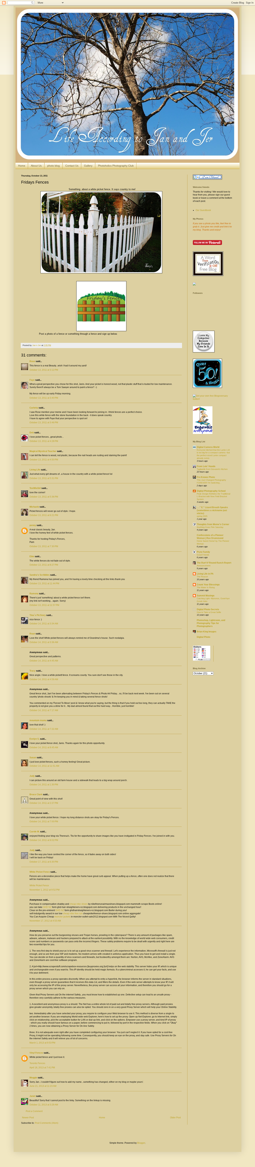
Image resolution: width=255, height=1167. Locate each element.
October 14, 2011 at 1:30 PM (43, 784)
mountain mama (38, 720)
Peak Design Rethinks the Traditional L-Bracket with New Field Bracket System (213, 496)
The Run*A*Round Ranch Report (214, 562)
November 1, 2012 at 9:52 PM (44, 889)
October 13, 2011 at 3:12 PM (43, 370)
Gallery (88, 165)
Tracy (32, 670)
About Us (36, 165)
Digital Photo (203, 637)
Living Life (34, 469)
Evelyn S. (34, 739)
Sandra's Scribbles (39, 575)
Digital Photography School (211, 491)
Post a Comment (34, 1111)
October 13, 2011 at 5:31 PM (43, 478)
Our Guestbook (203, 210)
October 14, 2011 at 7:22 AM (43, 729)
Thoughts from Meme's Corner (213, 524)
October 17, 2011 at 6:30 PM (43, 862)
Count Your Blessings (208, 584)
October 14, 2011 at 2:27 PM (43, 803)
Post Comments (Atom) (46, 1123)
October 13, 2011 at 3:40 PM (43, 398)
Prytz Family (203, 552)
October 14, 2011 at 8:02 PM (43, 840)
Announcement (203, 565)
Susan (32, 757)
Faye (32, 380)
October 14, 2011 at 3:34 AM (43, 623)
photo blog (53, 165)
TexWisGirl (35, 488)
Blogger (141, 1143)
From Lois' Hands (206, 466)
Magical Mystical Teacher (42, 451)
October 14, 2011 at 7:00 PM (43, 821)
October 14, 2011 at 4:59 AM (43, 679)
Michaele (34, 507)
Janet (32, 1096)
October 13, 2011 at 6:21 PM (43, 515)
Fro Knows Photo (206, 477)
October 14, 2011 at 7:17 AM (43, 710)
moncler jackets (62, 916)
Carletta (33, 407)
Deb (31, 432)
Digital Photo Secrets (208, 609)
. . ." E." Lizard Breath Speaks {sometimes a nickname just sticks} (212, 510)
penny (32, 525)
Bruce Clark (35, 794)
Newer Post (28, 1117)
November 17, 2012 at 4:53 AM (45, 920)
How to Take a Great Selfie (209, 612)
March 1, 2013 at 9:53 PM (42, 1042)
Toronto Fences (37, 1063)
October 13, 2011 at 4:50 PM (43, 459)
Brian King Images (206, 631)
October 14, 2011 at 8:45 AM (43, 747)
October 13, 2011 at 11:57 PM (44, 605)
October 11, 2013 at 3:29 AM (43, 1104)
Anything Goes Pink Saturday (210, 527)
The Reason (202, 576)
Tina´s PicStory (37, 615)
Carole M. (34, 831)
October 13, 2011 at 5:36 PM (43, 496)
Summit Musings (205, 595)
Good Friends (203, 555)
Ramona (33, 593)
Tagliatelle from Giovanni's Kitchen (212, 469)
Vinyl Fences (36, 1053)
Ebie (31, 556)
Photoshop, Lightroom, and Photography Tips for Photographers (211, 623)
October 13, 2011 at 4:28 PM (43, 441)
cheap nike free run (73, 913)
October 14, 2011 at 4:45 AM (43, 660)
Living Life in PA (205, 573)
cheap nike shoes (79, 904)
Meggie (33, 1077)
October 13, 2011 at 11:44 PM (44, 583)
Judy (32, 776)
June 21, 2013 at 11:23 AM (42, 1086)
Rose (32, 361)
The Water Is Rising (206, 587)
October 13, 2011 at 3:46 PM (43, 422)
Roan (32, 633)
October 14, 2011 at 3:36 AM (43, 642)
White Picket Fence (39, 872)
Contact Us (71, 165)
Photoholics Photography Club (116, 165)
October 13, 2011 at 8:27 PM (43, 565)
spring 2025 (202, 516)
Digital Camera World (208, 447)
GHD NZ (47, 907)
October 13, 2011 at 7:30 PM (43, 546)
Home (21, 165)
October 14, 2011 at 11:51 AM (44, 766)
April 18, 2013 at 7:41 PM (42, 1067)
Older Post (175, 1117)
